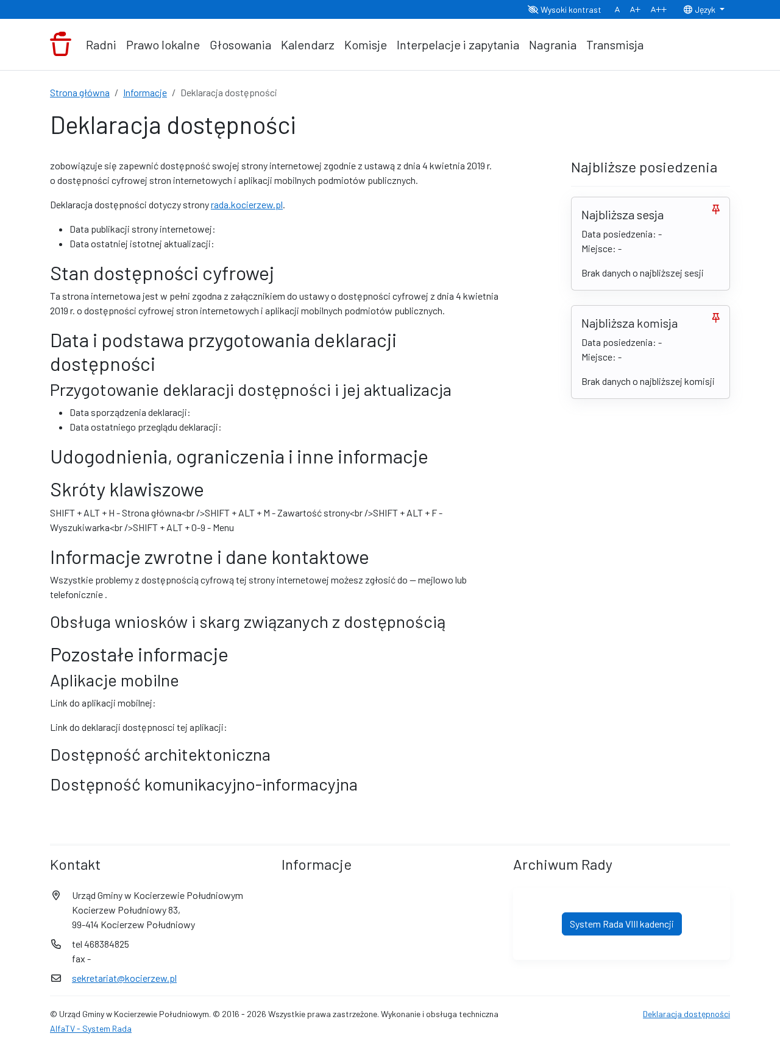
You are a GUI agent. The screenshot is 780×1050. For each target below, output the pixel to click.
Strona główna (80, 92)
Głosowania (240, 44)
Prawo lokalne (163, 44)
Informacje (145, 92)
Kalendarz (308, 44)
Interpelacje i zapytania (458, 44)
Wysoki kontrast (570, 9)
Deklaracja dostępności (686, 1014)
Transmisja (615, 44)
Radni (101, 44)
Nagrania (552, 44)
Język (705, 9)
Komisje (365, 44)
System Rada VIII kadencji (622, 923)
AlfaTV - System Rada (91, 1028)
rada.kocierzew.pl (247, 204)
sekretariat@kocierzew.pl (124, 978)
